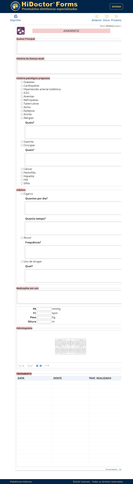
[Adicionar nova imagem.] (19, 365)
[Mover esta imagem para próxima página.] (31, 365)
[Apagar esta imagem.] (22, 365)
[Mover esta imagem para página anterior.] (28, 365)
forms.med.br (111, 469)
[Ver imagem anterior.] (37, 365)
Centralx (85, 481)
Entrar (116, 6)
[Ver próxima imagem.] (40, 365)
